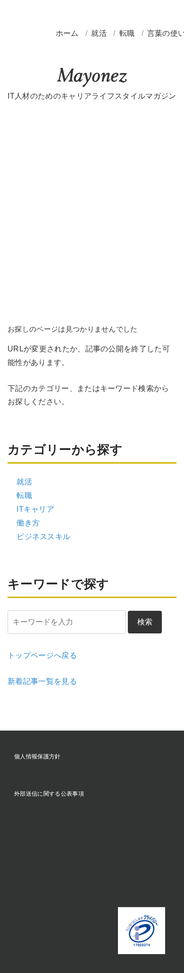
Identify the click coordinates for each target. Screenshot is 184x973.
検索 (144, 622)
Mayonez (92, 78)
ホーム (67, 33)
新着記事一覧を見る (42, 681)
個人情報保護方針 (37, 756)
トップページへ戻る (42, 655)
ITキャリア (35, 509)
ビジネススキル (43, 536)
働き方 (28, 523)
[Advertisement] (92, 209)
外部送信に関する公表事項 (49, 793)
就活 (100, 33)
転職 (128, 33)
